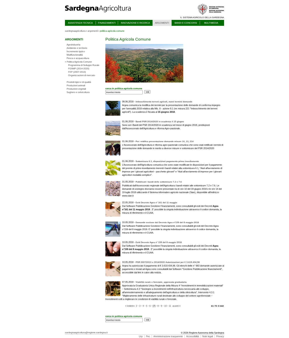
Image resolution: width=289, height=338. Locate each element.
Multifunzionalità (75, 55)
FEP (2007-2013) (77, 72)
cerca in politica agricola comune (123, 88)
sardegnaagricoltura (75, 31)
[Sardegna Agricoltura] (102, 13)
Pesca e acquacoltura (78, 58)
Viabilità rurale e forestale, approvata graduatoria (161, 282)
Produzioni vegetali (76, 89)
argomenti (93, 31)
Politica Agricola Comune (79, 61)
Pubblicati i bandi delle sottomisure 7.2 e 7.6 (159, 182)
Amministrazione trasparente (168, 336)
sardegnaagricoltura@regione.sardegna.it (86, 332)
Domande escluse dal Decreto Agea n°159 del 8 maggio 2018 (167, 222)
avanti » (176, 306)
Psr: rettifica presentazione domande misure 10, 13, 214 (165, 141)
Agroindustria (73, 44)
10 (165, 306)
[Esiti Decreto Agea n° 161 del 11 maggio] (154, 213)
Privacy (220, 336)
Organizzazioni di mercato (81, 75)
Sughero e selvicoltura (78, 92)
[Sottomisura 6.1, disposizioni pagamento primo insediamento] (153, 175)
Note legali (207, 336)
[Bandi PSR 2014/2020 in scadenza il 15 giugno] (180, 128)
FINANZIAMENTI (107, 23)
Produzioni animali (76, 85)
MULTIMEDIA (211, 23)
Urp (141, 336)
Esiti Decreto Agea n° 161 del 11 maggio (156, 202)
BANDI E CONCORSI (186, 23)
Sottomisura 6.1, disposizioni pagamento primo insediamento (167, 161)
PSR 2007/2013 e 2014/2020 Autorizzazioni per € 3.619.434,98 (168, 262)
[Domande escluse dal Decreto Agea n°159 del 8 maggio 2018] (154, 232)
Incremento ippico (76, 51)
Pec (148, 336)
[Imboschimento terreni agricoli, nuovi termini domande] (175, 112)
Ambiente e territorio (77, 48)
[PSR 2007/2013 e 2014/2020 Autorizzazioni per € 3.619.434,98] (162, 272)
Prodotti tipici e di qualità (79, 82)
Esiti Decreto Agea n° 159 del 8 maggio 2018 (159, 242)
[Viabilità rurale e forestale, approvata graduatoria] (177, 299)
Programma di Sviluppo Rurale (83, 65)
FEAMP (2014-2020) (78, 68)
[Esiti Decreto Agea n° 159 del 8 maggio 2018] (154, 252)
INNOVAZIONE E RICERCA (135, 23)
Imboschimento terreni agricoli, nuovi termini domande (164, 101)
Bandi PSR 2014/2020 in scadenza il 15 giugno (160, 121)
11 (170, 306)
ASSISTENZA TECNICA (80, 23)
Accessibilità (192, 336)
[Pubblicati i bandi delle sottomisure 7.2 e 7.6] (133, 195)
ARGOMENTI (162, 23)
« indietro (130, 306)
